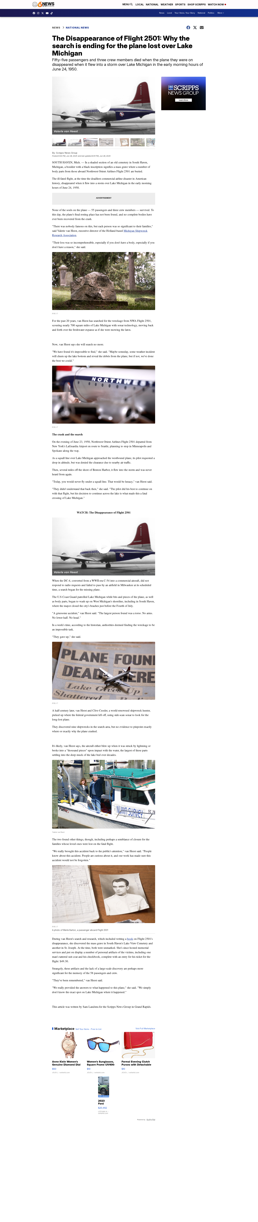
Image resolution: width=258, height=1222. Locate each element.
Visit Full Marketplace (145, 1029)
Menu (126, 4)
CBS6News (35, 13)
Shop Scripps (197, 4)
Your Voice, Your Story (185, 12)
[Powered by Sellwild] (150, 1120)
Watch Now (216, 4)
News (161, 12)
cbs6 (39, 13)
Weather (167, 4)
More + (221, 12)
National (152, 4)
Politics (211, 12)
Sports (180, 4)
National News (77, 27)
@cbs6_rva (52, 13)
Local (140, 4)
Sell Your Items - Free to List (88, 1029)
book (130, 939)
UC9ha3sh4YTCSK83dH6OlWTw (48, 13)
